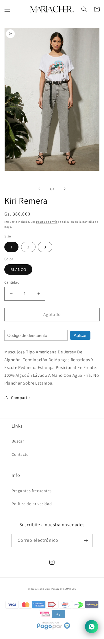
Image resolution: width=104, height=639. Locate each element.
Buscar (18, 441)
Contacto (20, 454)
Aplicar (80, 335)
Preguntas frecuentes (32, 490)
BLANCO (18, 269)
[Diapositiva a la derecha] (64, 188)
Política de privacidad (32, 503)
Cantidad (11, 282)
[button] (7, 9)
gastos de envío (46, 222)
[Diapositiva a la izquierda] (39, 188)
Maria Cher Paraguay (50, 588)
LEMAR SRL (69, 588)
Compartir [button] (20, 397)
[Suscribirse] (85, 540)
